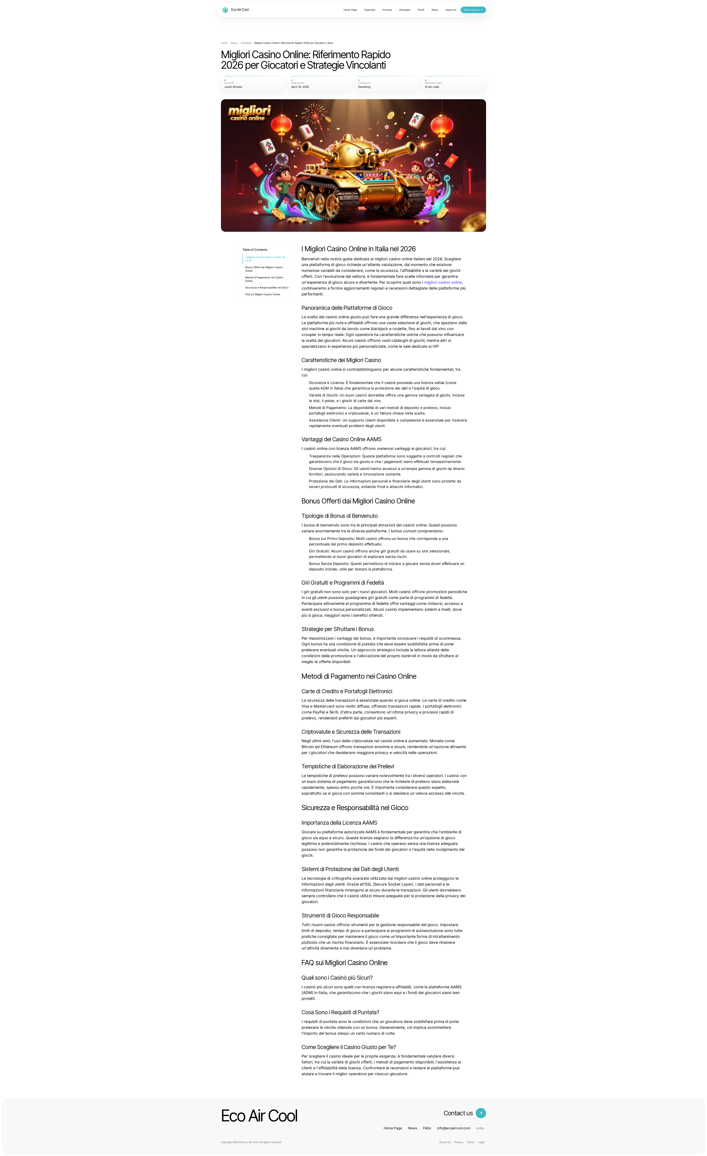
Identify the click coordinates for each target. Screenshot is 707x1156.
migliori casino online (443, 282)
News (234, 43)
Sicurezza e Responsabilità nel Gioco (267, 287)
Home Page (393, 1128)
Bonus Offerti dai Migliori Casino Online (264, 269)
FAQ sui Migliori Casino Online (262, 294)
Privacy (458, 1142)
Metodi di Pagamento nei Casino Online (264, 279)
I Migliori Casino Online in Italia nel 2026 (265, 259)
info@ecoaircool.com (453, 1128)
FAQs (427, 1128)
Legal (481, 1142)
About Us (445, 1142)
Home (224, 43)
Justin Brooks (233, 87)
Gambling (246, 43)
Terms (470, 1142)
